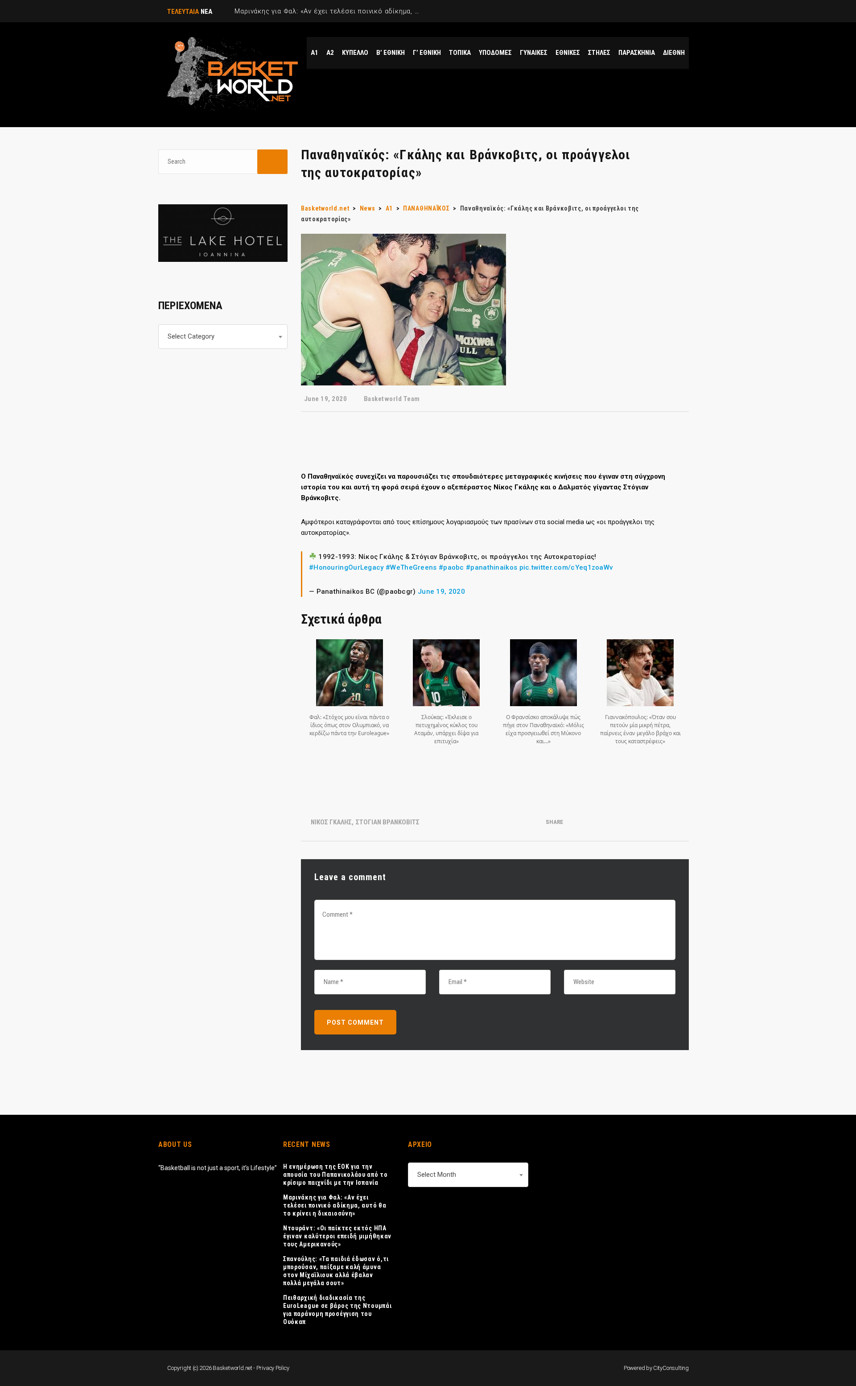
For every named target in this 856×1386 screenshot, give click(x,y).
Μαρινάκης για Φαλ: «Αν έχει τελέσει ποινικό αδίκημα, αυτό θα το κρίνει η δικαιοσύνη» (334, 1205)
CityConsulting (671, 1368)
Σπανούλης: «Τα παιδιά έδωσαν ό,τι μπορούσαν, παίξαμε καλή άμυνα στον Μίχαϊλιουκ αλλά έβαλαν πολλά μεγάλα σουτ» (336, 1271)
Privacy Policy (272, 1368)
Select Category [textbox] (191, 336)
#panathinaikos (491, 567)
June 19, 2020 (441, 591)
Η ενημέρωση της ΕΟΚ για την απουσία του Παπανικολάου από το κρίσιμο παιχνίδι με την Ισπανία (335, 1174)
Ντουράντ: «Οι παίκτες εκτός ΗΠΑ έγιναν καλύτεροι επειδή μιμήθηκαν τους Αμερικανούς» (337, 1236)
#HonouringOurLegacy (346, 567)
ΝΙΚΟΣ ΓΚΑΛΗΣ (331, 822)
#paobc (451, 567)
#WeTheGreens (411, 567)
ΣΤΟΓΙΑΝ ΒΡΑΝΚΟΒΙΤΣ (388, 822)
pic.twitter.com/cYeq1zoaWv (566, 567)
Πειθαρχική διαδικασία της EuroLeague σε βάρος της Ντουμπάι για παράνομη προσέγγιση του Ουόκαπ (337, 1309)
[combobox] (223, 336)
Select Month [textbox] (436, 1175)
